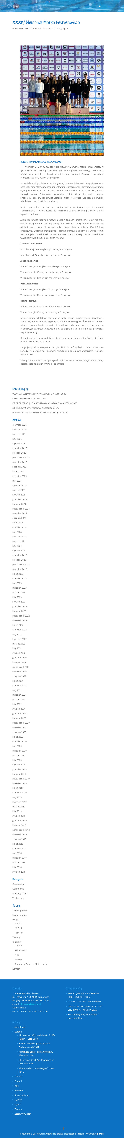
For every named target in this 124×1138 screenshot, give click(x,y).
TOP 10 (18, 928)
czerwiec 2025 (19, 476)
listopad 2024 (19, 504)
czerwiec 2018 (19, 848)
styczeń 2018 (18, 871)
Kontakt (16, 968)
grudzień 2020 (19, 713)
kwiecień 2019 (19, 801)
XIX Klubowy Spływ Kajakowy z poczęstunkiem (35, 407)
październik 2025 (21, 457)
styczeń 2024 (18, 550)
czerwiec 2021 (19, 685)
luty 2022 (17, 648)
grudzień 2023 (19, 555)
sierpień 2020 (19, 732)
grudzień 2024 (19, 499)
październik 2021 (21, 667)
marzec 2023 (18, 592)
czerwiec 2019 (19, 792)
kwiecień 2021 (19, 694)
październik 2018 (21, 829)
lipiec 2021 (17, 680)
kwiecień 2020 (19, 750)
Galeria (18, 959)
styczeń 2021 (18, 708)
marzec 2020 (18, 755)
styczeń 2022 (18, 652)
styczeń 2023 (18, 601)
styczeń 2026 (18, 443)
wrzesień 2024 (19, 513)
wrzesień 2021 (19, 671)
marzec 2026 (18, 434)
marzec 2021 (18, 699)
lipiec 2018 (17, 843)
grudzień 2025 (19, 448)
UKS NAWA (35, 28)
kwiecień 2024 (19, 536)
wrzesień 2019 (19, 783)
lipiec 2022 (17, 624)
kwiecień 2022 (19, 639)
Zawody (16, 937)
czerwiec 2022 (19, 629)
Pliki (17, 954)
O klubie (16, 941)
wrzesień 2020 (19, 727)
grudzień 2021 (19, 657)
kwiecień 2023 (19, 587)
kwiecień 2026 (19, 429)
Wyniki (15, 919)
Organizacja (18, 884)
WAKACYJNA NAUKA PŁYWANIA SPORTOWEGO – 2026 (39, 393)
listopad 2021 (19, 662)
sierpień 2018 (19, 839)
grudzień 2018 (19, 820)
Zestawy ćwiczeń (23, 1113)
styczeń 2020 (18, 764)
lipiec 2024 (17, 522)
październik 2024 (21, 508)
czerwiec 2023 (19, 578)
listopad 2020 (19, 718)
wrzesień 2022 (19, 620)
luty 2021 (17, 704)
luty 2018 (17, 867)
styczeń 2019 (18, 815)
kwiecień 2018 (19, 857)
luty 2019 (17, 811)
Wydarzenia (18, 898)
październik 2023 (21, 564)
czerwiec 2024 (19, 527)
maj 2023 (17, 583)
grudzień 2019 (19, 769)
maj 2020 (17, 746)
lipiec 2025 (17, 471)
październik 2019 (21, 778)
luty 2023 (17, 597)
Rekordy (19, 932)
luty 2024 (17, 545)
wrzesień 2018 (19, 834)
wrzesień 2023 (19, 569)
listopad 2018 (19, 825)
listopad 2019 (19, 774)
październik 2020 (21, 722)
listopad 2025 (19, 452)
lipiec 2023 (17, 573)
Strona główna (19, 910)
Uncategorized (19, 893)
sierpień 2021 (19, 676)
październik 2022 (21, 615)
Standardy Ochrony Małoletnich (31, 964)
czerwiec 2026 (19, 424)
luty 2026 (17, 438)
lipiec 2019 (17, 787)
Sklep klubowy (19, 915)
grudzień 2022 (19, 606)
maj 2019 (17, 797)
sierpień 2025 (19, 466)
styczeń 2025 (18, 494)
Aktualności (20, 950)
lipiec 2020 (17, 736)
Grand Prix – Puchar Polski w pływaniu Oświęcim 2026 (39, 412)
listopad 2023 (19, 559)
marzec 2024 (18, 541)
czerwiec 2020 (19, 741)
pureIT (100, 1133)
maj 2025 (17, 480)
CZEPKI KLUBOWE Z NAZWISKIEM (29, 398)
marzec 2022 (18, 643)
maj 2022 (17, 634)
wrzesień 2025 (19, 462)
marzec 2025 (18, 490)
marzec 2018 (18, 862)
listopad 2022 (19, 611)
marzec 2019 (18, 806)
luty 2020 (17, 760)
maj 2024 (17, 532)
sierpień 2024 (19, 517)
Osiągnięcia (62, 28)
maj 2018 (17, 853)
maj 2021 (17, 690)
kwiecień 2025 (19, 485)
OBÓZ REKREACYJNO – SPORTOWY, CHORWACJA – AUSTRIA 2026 (44, 403)
